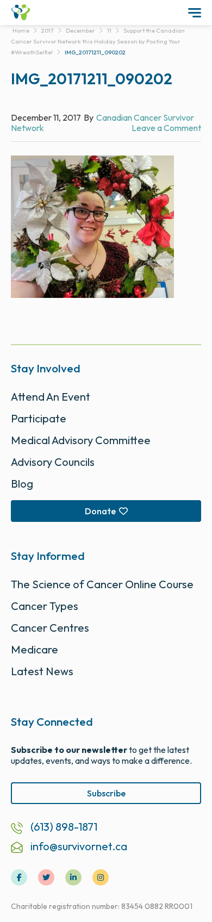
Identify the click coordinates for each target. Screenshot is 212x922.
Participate (38, 418)
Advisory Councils (53, 462)
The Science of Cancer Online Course (102, 584)
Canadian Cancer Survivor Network (102, 122)
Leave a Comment (166, 127)
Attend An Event (50, 396)
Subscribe (106, 793)
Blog (22, 483)
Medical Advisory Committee (81, 440)
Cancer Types (44, 606)
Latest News (42, 671)
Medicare (34, 649)
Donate (100, 511)
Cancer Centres (50, 627)
